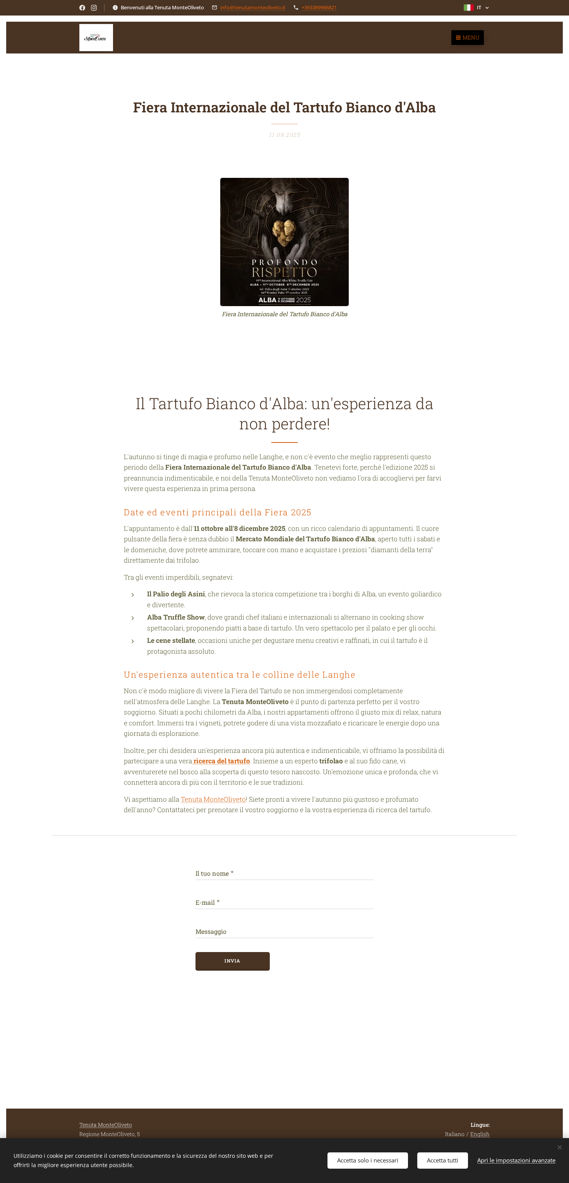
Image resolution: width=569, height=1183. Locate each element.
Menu (471, 37)
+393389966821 (319, 7)
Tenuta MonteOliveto (213, 799)
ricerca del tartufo (222, 760)
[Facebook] (82, 7)
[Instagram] (94, 7)
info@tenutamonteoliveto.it (252, 7)
